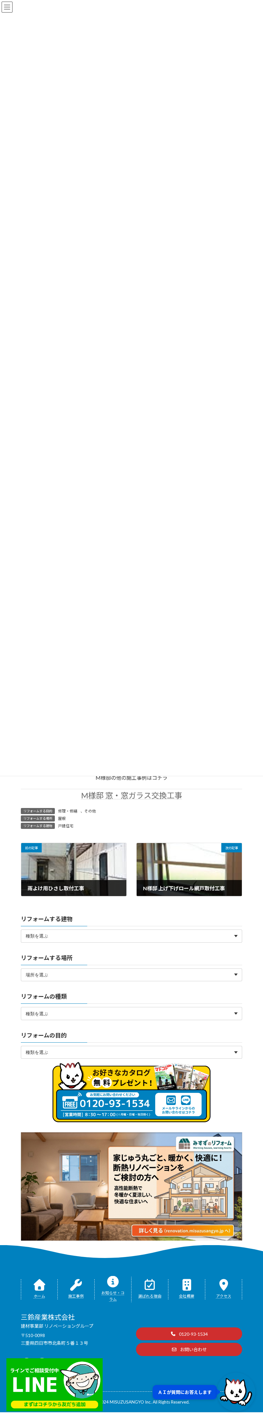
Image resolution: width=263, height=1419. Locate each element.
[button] (189, 1333)
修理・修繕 (67, 811)
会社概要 (186, 1296)
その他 (90, 811)
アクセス (223, 1296)
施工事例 (76, 1296)
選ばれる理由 (149, 1296)
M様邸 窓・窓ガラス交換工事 (131, 795)
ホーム (39, 1296)
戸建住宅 (65, 825)
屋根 (62, 818)
